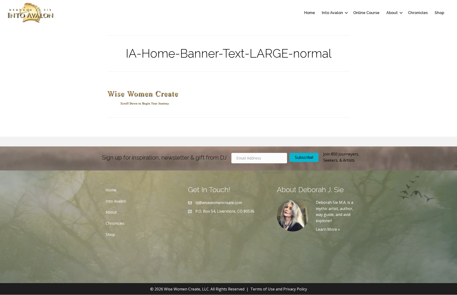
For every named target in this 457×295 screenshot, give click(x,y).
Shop (439, 12)
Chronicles (418, 12)
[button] (346, 13)
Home (309, 12)
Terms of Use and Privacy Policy (278, 289)
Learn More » (328, 229)
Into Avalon (332, 12)
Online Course (366, 12)
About (392, 12)
